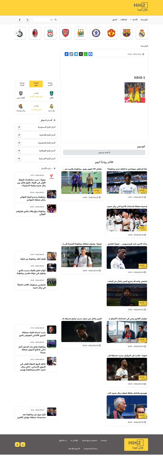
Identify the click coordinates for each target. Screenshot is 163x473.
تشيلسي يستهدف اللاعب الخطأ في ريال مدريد (32, 286)
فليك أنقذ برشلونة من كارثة (33, 259)
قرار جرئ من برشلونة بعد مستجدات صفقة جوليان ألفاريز (31, 415)
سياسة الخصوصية (90, 448)
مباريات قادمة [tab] (22, 84)
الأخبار (135, 19)
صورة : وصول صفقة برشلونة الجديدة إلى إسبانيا (81, 244)
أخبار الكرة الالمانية (47, 135)
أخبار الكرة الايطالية (47, 150)
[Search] (55, 20)
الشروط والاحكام (74, 448)
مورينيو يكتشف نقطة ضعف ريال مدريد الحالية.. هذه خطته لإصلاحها (127, 393)
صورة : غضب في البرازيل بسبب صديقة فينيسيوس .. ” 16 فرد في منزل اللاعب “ (127, 355)
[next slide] (17, 33)
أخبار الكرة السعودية (46, 127)
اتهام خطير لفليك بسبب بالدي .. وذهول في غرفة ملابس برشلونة (31, 271)
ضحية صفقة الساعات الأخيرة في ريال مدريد (127, 206)
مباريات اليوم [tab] (36, 84)
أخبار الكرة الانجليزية (46, 143)
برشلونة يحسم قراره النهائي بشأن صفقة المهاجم (33, 198)
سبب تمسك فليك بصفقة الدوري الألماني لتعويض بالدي (32, 333)
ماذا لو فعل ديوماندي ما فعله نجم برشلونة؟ (127, 169)
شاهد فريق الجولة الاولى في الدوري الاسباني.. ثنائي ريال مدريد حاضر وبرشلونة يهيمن (33, 367)
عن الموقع (63, 440)
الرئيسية (144, 19)
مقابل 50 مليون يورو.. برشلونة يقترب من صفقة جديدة (81, 169)
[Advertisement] (58, 7)
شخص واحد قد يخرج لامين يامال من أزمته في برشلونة (127, 281)
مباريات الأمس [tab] (50, 84)
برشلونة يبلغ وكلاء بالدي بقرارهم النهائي (31, 212)
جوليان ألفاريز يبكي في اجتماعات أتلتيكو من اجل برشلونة (127, 318)
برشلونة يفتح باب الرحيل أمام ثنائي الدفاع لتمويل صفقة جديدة (32, 350)
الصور (114, 19)
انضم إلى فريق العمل (89, 440)
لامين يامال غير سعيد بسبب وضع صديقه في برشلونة (81, 318)
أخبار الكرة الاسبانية (47, 158)
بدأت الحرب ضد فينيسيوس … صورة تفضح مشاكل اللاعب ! (127, 244)
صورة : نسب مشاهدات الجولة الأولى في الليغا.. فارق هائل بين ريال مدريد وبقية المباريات (31, 183)
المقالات (123, 19)
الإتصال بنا (74, 440)
